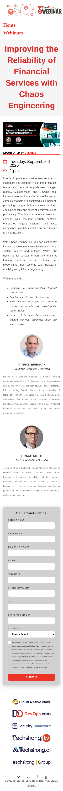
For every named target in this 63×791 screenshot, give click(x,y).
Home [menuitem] (9, 25)
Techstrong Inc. (21, 781)
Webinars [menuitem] (13, 32)
